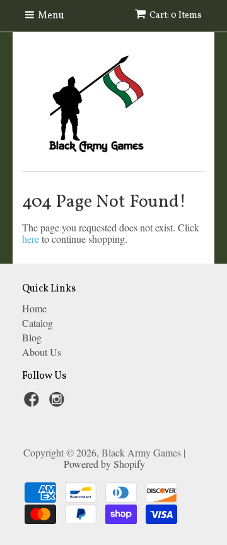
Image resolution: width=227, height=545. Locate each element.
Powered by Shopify (104, 463)
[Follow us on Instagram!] (58, 402)
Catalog (37, 322)
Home (34, 308)
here (30, 238)
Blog (32, 337)
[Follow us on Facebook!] (33, 402)
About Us (41, 351)
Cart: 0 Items (175, 15)
